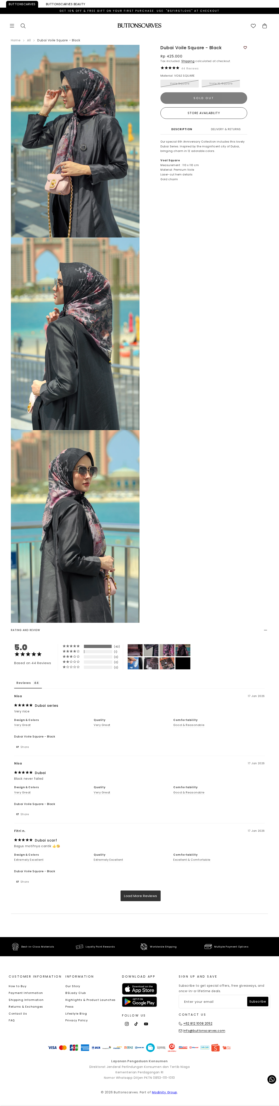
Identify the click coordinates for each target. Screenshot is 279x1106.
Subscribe (257, 1001)
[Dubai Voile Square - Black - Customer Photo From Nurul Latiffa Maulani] (167, 663)
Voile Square (179, 83)
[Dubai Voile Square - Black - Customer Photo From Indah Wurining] (135, 663)
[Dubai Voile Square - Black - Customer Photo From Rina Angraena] (151, 663)
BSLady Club (75, 993)
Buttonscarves (22, 4)
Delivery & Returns (226, 129)
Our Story (72, 986)
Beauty (65, 4)
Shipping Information (26, 1000)
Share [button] (24, 747)
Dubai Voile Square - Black (34, 736)
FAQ (12, 1020)
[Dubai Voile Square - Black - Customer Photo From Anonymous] (135, 650)
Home (15, 40)
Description (181, 129)
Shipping (188, 61)
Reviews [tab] (23, 683)
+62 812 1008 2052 (197, 1023)
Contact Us (18, 1013)
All (29, 40)
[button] (12, 25)
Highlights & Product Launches (90, 1000)
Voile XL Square (221, 83)
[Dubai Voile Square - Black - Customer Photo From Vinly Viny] (182, 663)
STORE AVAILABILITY (204, 113)
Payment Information (26, 993)
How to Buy (18, 986)
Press (69, 1006)
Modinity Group (164, 1092)
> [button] (141, 896)
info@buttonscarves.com (204, 1031)
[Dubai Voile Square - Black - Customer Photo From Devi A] (167, 650)
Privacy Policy (76, 1020)
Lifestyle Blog (76, 1013)
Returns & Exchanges (26, 1006)
